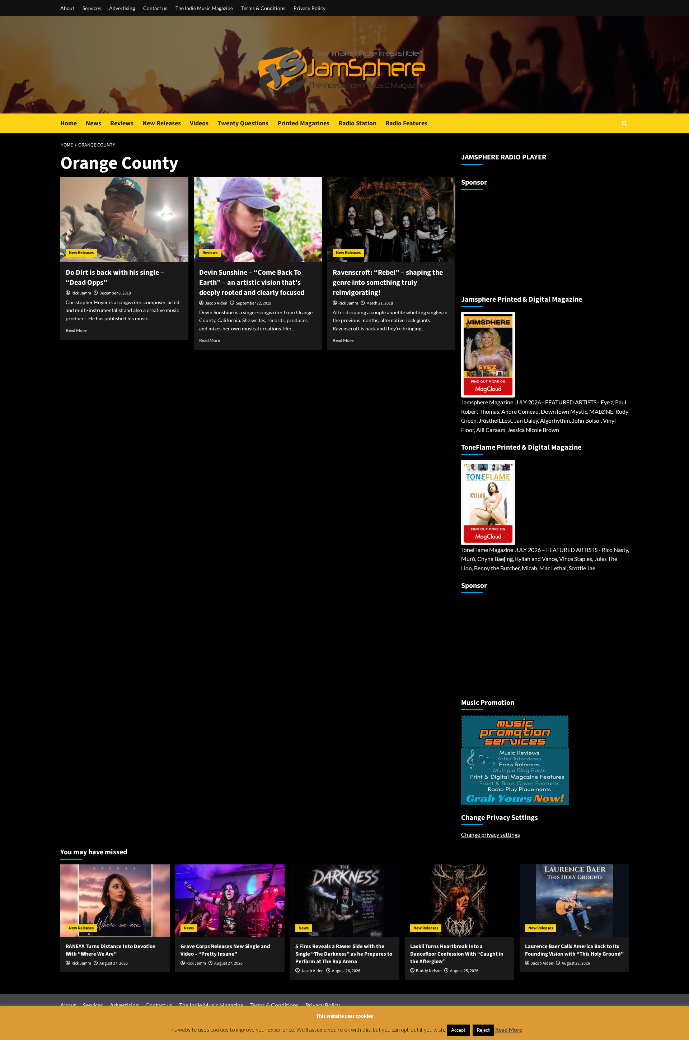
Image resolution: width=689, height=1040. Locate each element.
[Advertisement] (506, 239)
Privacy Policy (309, 8)
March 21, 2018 (379, 303)
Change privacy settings (490, 834)
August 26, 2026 (346, 971)
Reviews (121, 123)
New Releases (161, 123)
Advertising (122, 8)
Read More (76, 330)
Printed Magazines (303, 123)
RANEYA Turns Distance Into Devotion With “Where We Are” (111, 950)
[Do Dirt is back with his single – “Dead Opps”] (124, 219)
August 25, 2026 (464, 971)
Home (68, 123)
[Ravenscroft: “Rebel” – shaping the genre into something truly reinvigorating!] (391, 219)
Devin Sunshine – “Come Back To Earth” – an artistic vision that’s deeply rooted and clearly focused (251, 283)
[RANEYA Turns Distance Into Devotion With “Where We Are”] (115, 900)
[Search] (624, 123)
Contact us (155, 8)
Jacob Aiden (216, 303)
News (93, 123)
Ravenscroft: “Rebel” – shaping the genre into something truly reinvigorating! (388, 283)
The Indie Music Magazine (204, 8)
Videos (199, 123)
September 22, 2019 (253, 303)
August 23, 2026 (576, 963)
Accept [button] (458, 1030)
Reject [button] (483, 1030)
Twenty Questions (242, 123)
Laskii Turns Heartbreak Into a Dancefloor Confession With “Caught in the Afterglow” (456, 954)
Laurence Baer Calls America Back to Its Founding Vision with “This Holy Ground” (574, 950)
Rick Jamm (81, 293)
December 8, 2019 (115, 293)
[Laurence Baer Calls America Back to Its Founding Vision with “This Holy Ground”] (574, 900)
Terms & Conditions (263, 8)
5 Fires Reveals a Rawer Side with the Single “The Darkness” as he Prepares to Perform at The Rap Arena (343, 954)
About (67, 8)
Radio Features (406, 123)
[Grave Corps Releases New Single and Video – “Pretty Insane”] (230, 900)
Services (92, 8)
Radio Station (357, 123)
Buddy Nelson (429, 971)
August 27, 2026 (113, 963)
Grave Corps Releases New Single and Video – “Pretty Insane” (225, 950)
